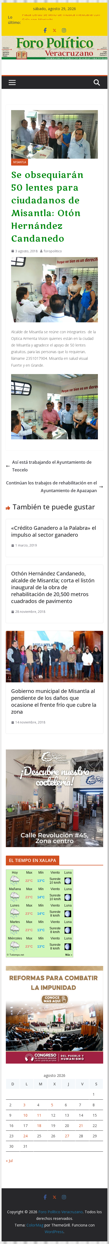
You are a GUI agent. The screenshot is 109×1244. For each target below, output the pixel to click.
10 (25, 1115)
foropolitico (53, 251)
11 (39, 1115)
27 (67, 1135)
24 (25, 1135)
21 (81, 1125)
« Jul (9, 1160)
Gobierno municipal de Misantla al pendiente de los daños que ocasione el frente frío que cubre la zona (53, 701)
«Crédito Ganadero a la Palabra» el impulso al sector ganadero (53, 531)
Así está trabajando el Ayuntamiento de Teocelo (52, 466)
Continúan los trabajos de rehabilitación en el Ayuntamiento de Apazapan (51, 486)
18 (39, 1125)
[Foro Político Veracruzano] (54, 39)
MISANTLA (19, 162)
